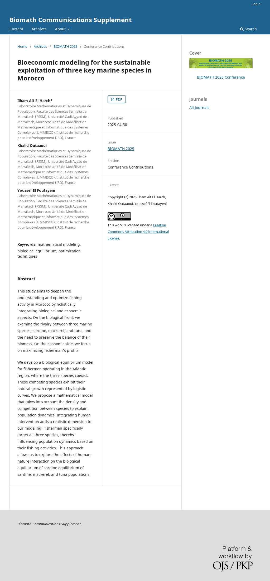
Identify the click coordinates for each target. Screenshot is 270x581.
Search (250, 28)
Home (22, 46)
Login (256, 4)
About (61, 28)
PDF (118, 99)
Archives (39, 28)
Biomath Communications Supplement (70, 19)
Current (16, 28)
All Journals (199, 107)
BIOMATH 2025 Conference (221, 77)
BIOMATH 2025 (65, 46)
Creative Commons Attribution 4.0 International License (138, 232)
